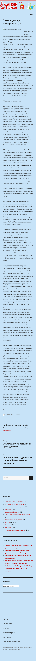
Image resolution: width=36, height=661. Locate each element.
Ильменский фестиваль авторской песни (13, 647)
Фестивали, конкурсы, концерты (15, 530)
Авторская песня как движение (14, 504)
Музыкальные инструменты (13, 520)
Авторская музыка (9, 633)
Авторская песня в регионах (14, 502)
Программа (7, 637)
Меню (32, 15)
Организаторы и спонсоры (12, 642)
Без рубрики (8, 509)
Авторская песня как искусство (14, 507)
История (6, 628)
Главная (5, 619)
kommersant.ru (14, 410)
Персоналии (8, 527)
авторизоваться (7, 430)
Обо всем (8, 525)
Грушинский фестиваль (12, 512)
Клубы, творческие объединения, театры (17, 514)
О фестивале (7, 624)
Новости (17, 415)
